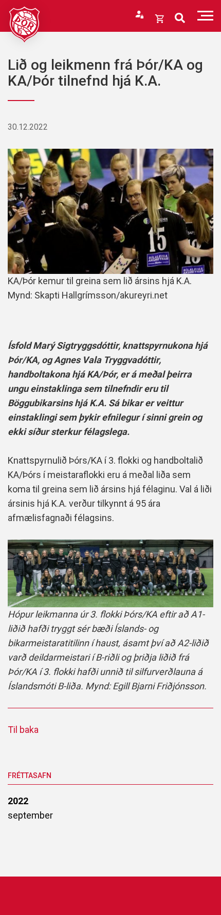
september (30, 815)
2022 (18, 800)
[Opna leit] (180, 18)
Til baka (23, 729)
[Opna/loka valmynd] (205, 15)
